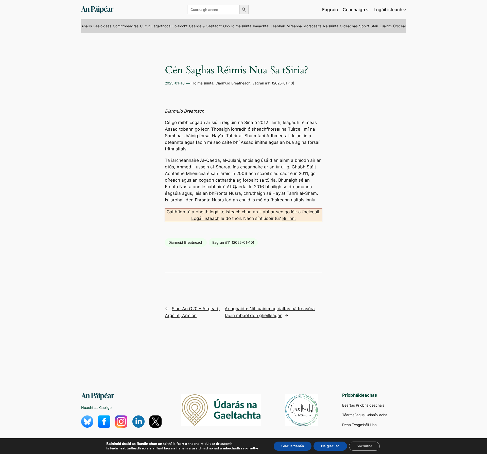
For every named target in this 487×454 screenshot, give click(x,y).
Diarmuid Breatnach (184, 111)
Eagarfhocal (161, 26)
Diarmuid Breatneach (233, 83)
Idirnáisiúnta (241, 26)
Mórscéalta (312, 26)
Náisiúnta (330, 26)
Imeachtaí (261, 26)
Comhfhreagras (125, 26)
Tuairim (386, 26)
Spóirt (364, 26)
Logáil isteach (205, 218)
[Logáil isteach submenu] (404, 9)
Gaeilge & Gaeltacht (205, 26)
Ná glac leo (330, 446)
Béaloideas (102, 26)
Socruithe (364, 446)
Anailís (86, 26)
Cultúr (145, 26)
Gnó (226, 26)
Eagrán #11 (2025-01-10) (273, 83)
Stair (374, 26)
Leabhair (278, 26)
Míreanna (294, 26)
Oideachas (349, 26)
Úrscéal (399, 26)
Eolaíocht (179, 26)
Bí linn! (289, 218)
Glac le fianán (292, 446)
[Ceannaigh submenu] (367, 9)
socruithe (250, 448)
